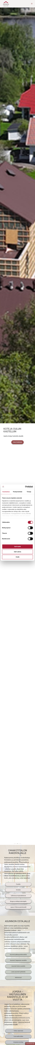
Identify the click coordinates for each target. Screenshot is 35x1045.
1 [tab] (14, 843)
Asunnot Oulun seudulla (18, 966)
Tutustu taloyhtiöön (17, 444)
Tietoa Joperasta (18, 1030)
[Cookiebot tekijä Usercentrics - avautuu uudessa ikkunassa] (25, 487)
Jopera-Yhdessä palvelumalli (18, 907)
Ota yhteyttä (30, 1043)
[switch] (30, 527)
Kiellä (17, 557)
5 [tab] (20, 843)
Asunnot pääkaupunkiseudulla (18, 954)
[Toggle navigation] (31, 3)
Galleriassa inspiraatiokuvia (18, 895)
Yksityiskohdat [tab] (17, 491)
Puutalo (18, 884)
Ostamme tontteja (18, 1042)
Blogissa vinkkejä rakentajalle (18, 901)
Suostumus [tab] (6, 491)
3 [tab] (17, 843)
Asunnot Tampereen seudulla (18, 960)
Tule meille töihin (18, 1036)
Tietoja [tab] (29, 491)
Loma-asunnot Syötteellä (18, 971)
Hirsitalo (18, 890)
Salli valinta (17, 551)
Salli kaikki (17, 546)
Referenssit (18, 977)
